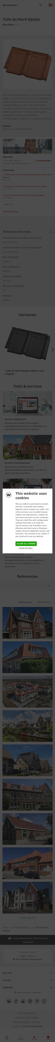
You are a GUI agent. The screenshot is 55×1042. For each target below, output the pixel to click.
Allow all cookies (26, 543)
